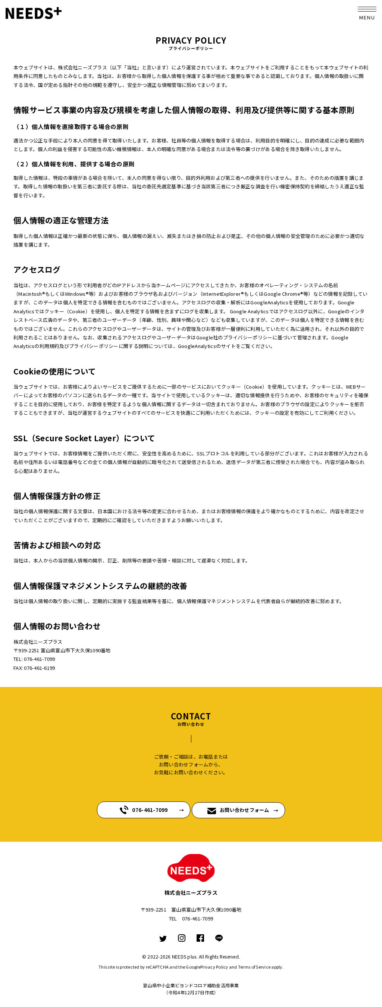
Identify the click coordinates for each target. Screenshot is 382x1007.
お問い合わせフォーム (244, 809)
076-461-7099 (149, 809)
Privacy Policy (214, 967)
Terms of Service (254, 967)
